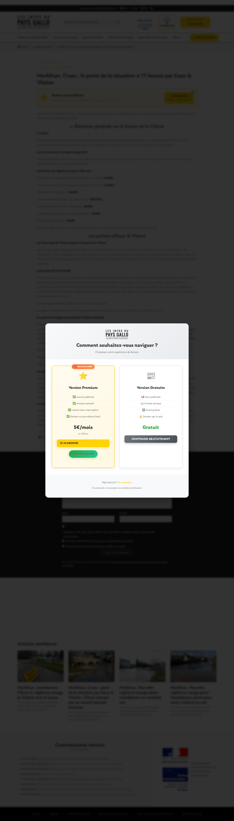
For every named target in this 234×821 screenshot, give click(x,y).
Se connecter (125, 482)
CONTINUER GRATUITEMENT (151, 439)
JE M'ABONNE (69, 443)
